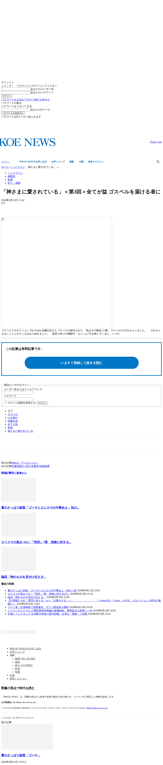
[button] (158, 161)
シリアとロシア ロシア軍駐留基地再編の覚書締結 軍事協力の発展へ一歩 (50, 610)
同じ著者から (19, 472)
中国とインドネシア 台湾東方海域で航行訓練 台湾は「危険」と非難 (47, 614)
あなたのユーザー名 (42, 89)
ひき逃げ (13, 417)
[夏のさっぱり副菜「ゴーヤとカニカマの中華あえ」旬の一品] (18, 501)
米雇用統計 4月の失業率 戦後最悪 (30, 466)
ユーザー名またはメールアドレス (23, 389)
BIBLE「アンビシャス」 (25, 462)
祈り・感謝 (14, 183)
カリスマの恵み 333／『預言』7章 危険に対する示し (38, 593)
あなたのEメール (40, 109)
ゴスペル (13, 414)
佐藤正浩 (13, 421)
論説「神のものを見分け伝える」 (24, 576)
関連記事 (6, 472)
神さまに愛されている (20, 431)
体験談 (11, 176)
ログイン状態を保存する (22, 402)
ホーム (5, 167)
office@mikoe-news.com (96, 708)
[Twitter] (160, 121)
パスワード (10, 396)
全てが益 (13, 424)
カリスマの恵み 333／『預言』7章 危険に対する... (36, 542)
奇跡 (10, 427)
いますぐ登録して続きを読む (81, 363)
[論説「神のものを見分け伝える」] (18, 570)
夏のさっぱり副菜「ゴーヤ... (20, 755)
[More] (29, 208)
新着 (10, 179)
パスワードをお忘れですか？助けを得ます (25, 99)
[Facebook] (155, 121)
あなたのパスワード (42, 92)
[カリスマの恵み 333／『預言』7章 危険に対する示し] (18, 535)
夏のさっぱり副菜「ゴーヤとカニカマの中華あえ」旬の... (40, 507)
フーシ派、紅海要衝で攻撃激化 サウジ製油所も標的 (38, 607)
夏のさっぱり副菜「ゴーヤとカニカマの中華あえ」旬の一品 (42, 590)
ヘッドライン (17, 167)
